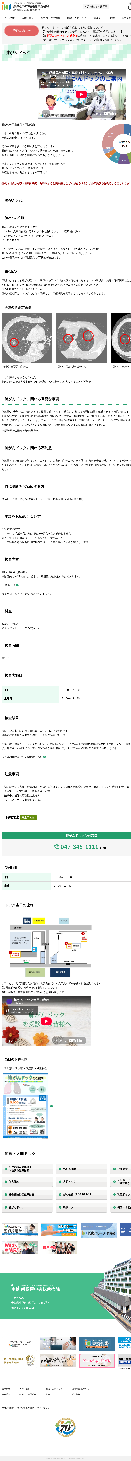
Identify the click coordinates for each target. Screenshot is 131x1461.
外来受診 (10, 18)
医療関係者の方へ (80, 1389)
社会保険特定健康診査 (21, 1194)
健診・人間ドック (76, 18)
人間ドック (69, 1181)
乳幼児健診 (69, 1169)
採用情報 (76, 1394)
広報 (112, 18)
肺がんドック (16, 1207)
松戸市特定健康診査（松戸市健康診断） (20, 1169)
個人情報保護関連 (25, 1408)
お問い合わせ (8, 1408)
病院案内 (98, 18)
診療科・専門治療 (50, 18)
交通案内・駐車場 (97, 6)
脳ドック (68, 1207)
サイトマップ (43, 1408)
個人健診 (14, 1181)
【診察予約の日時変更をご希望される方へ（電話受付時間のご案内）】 (82, 31)
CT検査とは (8, 585)
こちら (38, 756)
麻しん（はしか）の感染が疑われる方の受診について (72, 27)
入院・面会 (28, 18)
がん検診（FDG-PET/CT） (78, 1194)
